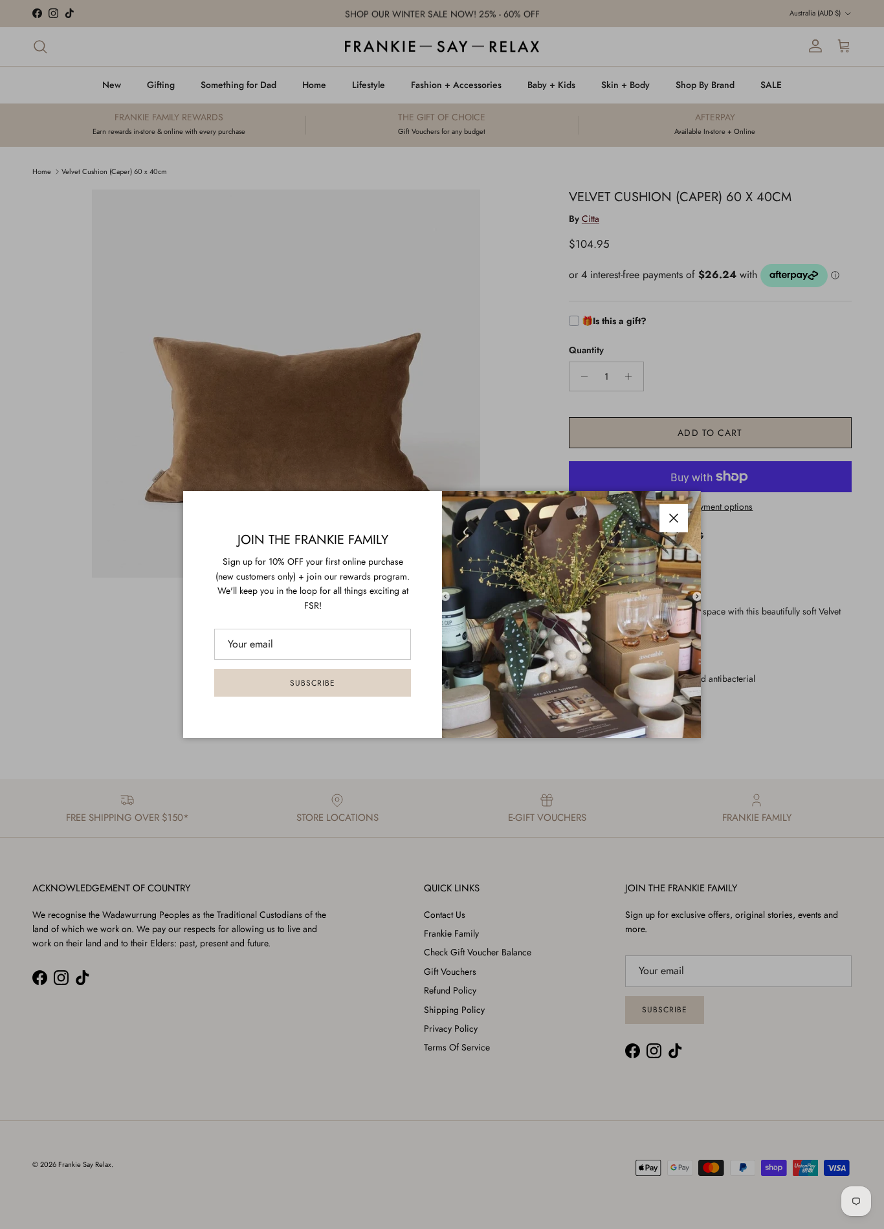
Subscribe (312, 683)
